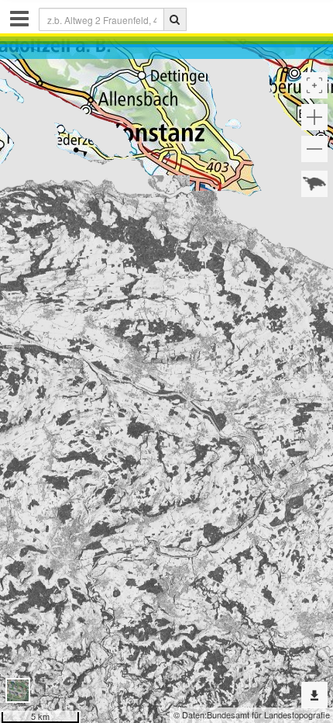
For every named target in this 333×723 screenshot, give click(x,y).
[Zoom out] (314, 149)
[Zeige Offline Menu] (314, 695)
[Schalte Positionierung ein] (314, 85)
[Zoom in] (314, 117)
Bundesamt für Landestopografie (268, 714)
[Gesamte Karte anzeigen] (314, 184)
